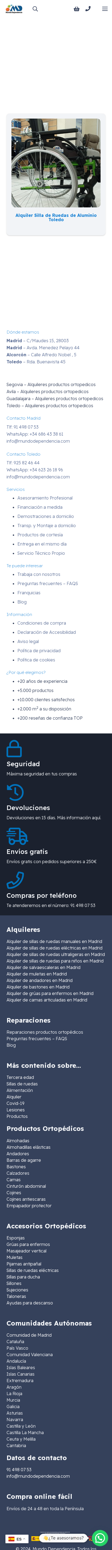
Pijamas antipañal (24, 1264)
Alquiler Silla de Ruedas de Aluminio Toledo (56, 217)
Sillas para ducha (23, 1277)
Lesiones (16, 1109)
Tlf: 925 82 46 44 (23, 462)
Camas (14, 1179)
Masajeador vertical (26, 1251)
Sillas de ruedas (22, 1083)
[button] (35, 9)
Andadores (18, 1153)
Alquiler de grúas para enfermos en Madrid (50, 993)
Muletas (15, 1257)
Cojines (14, 1192)
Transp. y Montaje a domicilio (46, 525)
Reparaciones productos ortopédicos (45, 1032)
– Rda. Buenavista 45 (36, 361)
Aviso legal (28, 641)
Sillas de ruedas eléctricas (33, 1270)
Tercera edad (20, 1077)
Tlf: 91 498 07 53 (23, 427)
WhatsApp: (35, 434)
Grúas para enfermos (28, 1244)
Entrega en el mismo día (42, 544)
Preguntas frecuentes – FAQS (47, 583)
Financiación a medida (40, 507)
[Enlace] (89, 8)
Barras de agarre (24, 1160)
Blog (22, 602)
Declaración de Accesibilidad (46, 632)
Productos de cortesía (40, 534)
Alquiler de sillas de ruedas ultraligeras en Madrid (56, 954)
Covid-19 (15, 1103)
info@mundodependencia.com (38, 441)
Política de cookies (36, 660)
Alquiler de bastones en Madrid (38, 987)
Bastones (16, 1166)
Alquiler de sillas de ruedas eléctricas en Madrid (54, 948)
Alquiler (14, 1096)
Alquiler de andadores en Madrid (40, 980)
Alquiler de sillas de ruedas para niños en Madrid (55, 961)
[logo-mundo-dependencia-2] (13, 9)
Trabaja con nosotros (38, 574)
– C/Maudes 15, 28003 (38, 340)
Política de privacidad (39, 650)
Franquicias (29, 592)
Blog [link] (11, 1045)
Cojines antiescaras (26, 1199)
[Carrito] (76, 9)
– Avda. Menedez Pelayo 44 (43, 347)
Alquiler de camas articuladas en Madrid (47, 1000)
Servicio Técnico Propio (41, 553)
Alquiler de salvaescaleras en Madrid (43, 967)
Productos (17, 1116)
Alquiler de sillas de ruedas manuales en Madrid (54, 941)
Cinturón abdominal (26, 1186)
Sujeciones (17, 1290)
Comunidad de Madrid (29, 1335)
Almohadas (18, 1140)
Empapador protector (29, 1205)
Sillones (14, 1283)
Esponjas (16, 1238)
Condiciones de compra (41, 623)
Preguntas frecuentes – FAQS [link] (37, 1038)
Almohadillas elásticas (29, 1147)
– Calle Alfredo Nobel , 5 (41, 354)
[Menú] (105, 9)
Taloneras (16, 1296)
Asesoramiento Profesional (45, 498)
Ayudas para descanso (30, 1303)
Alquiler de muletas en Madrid (37, 974)
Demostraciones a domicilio (45, 516)
